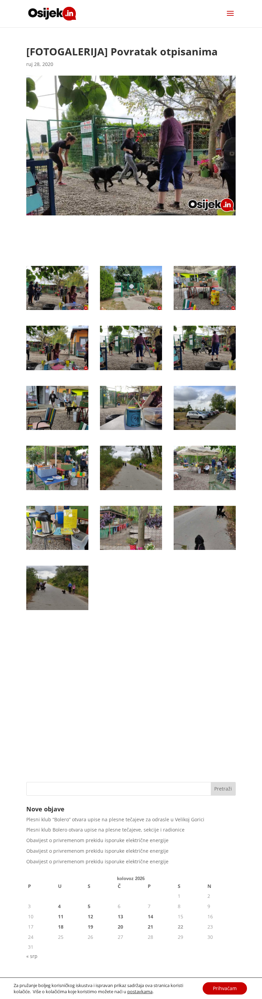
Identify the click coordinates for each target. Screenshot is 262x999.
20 (120, 926)
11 (60, 916)
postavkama (139, 991)
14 (150, 916)
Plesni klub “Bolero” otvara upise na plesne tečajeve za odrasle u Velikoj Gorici (115, 819)
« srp (32, 956)
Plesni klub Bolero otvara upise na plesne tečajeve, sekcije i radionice (105, 829)
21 (150, 926)
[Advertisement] (131, 724)
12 (90, 916)
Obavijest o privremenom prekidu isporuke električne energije (97, 840)
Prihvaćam (225, 988)
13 (120, 916)
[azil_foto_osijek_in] (57, 310)
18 (60, 926)
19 (90, 926)
